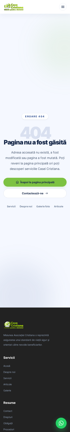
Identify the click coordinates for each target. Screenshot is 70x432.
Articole (58, 206)
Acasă (6, 365)
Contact (7, 410)
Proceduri (8, 429)
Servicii (11, 206)
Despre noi (26, 206)
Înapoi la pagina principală (37, 182)
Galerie (7, 390)
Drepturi (7, 417)
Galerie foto (43, 206)
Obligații (8, 423)
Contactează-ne (32, 193)
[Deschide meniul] (63, 7)
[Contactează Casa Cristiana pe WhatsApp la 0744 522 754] (61, 423)
